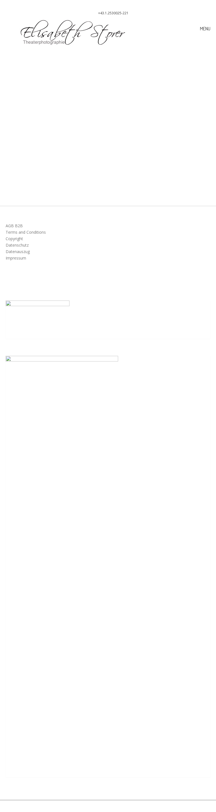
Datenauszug (18, 251)
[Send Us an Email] (103, 4)
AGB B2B (14, 225)
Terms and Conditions (26, 232)
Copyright (14, 238)
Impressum (16, 258)
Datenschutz (17, 245)
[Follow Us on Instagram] (113, 4)
